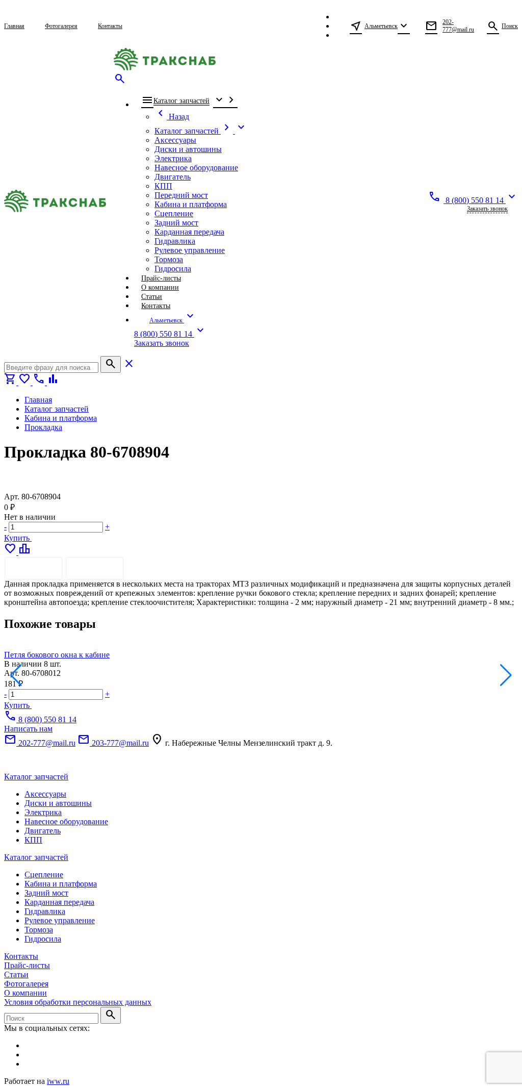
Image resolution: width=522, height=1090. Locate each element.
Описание (33, 568)
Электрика (43, 812)
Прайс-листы (27, 965)
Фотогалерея (26, 983)
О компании (25, 992)
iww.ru (58, 1081)
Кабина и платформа (60, 883)
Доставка (95, 568)
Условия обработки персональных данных (77, 1002)
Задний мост (46, 893)
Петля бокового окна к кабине (57, 654)
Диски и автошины (58, 803)
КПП (33, 839)
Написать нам (28, 728)
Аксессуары (45, 794)
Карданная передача (59, 902)
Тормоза (38, 929)
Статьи (16, 974)
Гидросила (42, 938)
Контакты (21, 956)
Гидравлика (44, 911)
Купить (18, 538)
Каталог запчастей (36, 776)
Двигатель (42, 830)
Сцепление (43, 874)
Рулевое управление (59, 920)
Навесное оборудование (66, 821)
